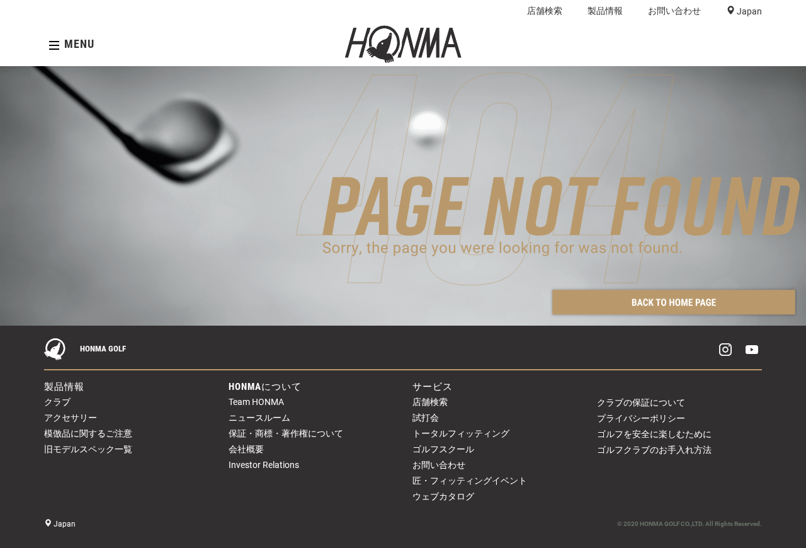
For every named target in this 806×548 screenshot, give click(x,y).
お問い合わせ (674, 11)
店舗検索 (544, 11)
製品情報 (605, 11)
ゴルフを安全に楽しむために (654, 434)
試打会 (425, 418)
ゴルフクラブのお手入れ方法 (654, 450)
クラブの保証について (641, 402)
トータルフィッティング (460, 433)
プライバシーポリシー (641, 418)
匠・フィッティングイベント (469, 481)
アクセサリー (70, 418)
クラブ (57, 402)
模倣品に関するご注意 (88, 433)
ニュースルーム (259, 418)
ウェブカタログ (443, 496)
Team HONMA (256, 402)
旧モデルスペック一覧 (88, 449)
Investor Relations (264, 465)
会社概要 (246, 449)
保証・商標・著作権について (286, 433)
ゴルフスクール (443, 449)
